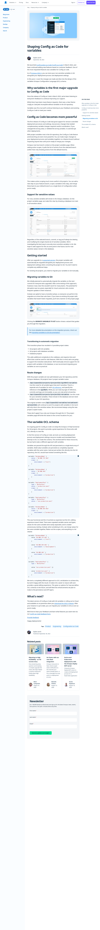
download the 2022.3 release (64, 603)
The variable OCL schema (89, 124)
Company (6, 27)
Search (5, 31)
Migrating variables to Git (90, 118)
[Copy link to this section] (50, 92)
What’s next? (85, 127)
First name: (33, 710)
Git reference (56, 387)
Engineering (57, 626)
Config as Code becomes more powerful (90, 108)
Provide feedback (33, 617)
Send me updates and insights (40, 733)
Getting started (86, 115)
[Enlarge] (75, 154)
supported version (49, 260)
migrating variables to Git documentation (46, 332)
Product (48, 626)
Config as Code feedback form (40, 614)
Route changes (87, 121)
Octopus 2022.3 (36, 73)
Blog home (6, 14)
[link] (35, 667)
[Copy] (78, 456)
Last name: (33, 717)
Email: (31, 724)
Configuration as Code (70, 626)
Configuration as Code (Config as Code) (49, 65)
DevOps (5, 24)
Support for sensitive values (90, 112)
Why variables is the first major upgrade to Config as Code (90, 104)
